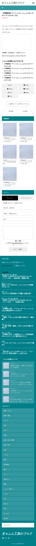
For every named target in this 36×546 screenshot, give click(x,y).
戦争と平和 (7, 445)
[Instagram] (9, 538)
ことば (6, 454)
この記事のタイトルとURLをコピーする (18, 104)
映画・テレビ (7, 410)
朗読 (5, 484)
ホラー (6, 430)
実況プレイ (7, 479)
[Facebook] (3, 538)
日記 (5, 508)
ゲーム (6, 420)
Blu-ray (6, 503)
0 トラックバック (26, 198)
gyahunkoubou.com (7, 265)
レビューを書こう (9, 489)
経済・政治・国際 (9, 440)
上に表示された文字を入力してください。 (18, 243)
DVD (5, 499)
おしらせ (6, 513)
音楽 (5, 425)
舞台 (5, 469)
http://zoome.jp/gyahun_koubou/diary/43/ (14, 56)
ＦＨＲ (6, 494)
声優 (5, 435)
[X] (6, 538)
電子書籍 (6, 464)
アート (6, 474)
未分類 (6, 518)
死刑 (5, 459)
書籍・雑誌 (7, 415)
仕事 (5, 450)
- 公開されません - (10, 213)
